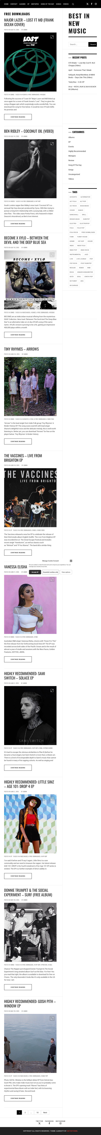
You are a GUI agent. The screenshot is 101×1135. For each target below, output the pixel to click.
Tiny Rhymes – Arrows (21, 349)
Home (6, 4)
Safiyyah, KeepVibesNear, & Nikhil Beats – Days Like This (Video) (81, 76)
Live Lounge (81, 259)
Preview (44, 965)
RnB (36, 637)
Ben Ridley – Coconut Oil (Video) (29, 131)
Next (45, 1113)
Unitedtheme (72, 1131)
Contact (13, 4)
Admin (25, 30)
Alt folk (73, 201)
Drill (84, 214)
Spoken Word (48, 748)
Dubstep (86, 219)
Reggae (43, 94)
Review (71, 160)
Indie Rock (41, 530)
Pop (91, 259)
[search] (73, 4)
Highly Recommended (77, 151)
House (90, 241)
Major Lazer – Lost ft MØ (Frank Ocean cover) (29, 22)
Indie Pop (45, 1076)
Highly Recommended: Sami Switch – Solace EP (24, 676)
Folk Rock (74, 232)
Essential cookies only (50, 572)
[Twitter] (87, 4)
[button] (71, 561)
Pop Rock (73, 263)
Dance (34, 312)
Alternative (85, 197)
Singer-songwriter (85, 272)
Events (71, 147)
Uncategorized (74, 174)
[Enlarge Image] (52, 36)
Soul (50, 965)
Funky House (82, 237)
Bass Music (26, 312)
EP (28, 4)
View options (66, 572)
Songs (58, 4)
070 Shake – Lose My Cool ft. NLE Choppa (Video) (81, 64)
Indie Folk (51, 419)
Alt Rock (73, 206)
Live (71, 259)
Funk (72, 237)
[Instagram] (96, 4)
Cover (25, 94)
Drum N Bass (75, 219)
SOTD (72, 276)
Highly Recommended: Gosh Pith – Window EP (30, 1003)
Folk (32, 419)
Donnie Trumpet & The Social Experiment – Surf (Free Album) (28, 892)
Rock (72, 272)
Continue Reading (18, 117)
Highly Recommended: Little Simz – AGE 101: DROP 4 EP (29, 784)
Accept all (35, 572)
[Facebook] (92, 4)
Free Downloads (34, 94)
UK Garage (74, 285)
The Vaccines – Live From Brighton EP (23, 458)
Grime (72, 241)
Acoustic (26, 419)
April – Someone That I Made (79, 70)
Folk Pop (80, 228)
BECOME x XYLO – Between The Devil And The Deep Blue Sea (26, 240)
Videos (66, 4)
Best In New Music (79, 23)
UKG (82, 281)
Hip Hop (38, 201)
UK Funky (73, 281)
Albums (22, 4)
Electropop (85, 223)
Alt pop (83, 201)
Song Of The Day (47, 4)
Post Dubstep (86, 263)
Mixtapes (35, 4)
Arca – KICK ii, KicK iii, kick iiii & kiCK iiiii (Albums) (82, 88)
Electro (73, 223)
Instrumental (75, 254)
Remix (81, 267)
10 (37, 1113)
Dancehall (74, 214)
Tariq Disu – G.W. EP (76, 82)
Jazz (86, 254)
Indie (34, 530)
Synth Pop (89, 276)
